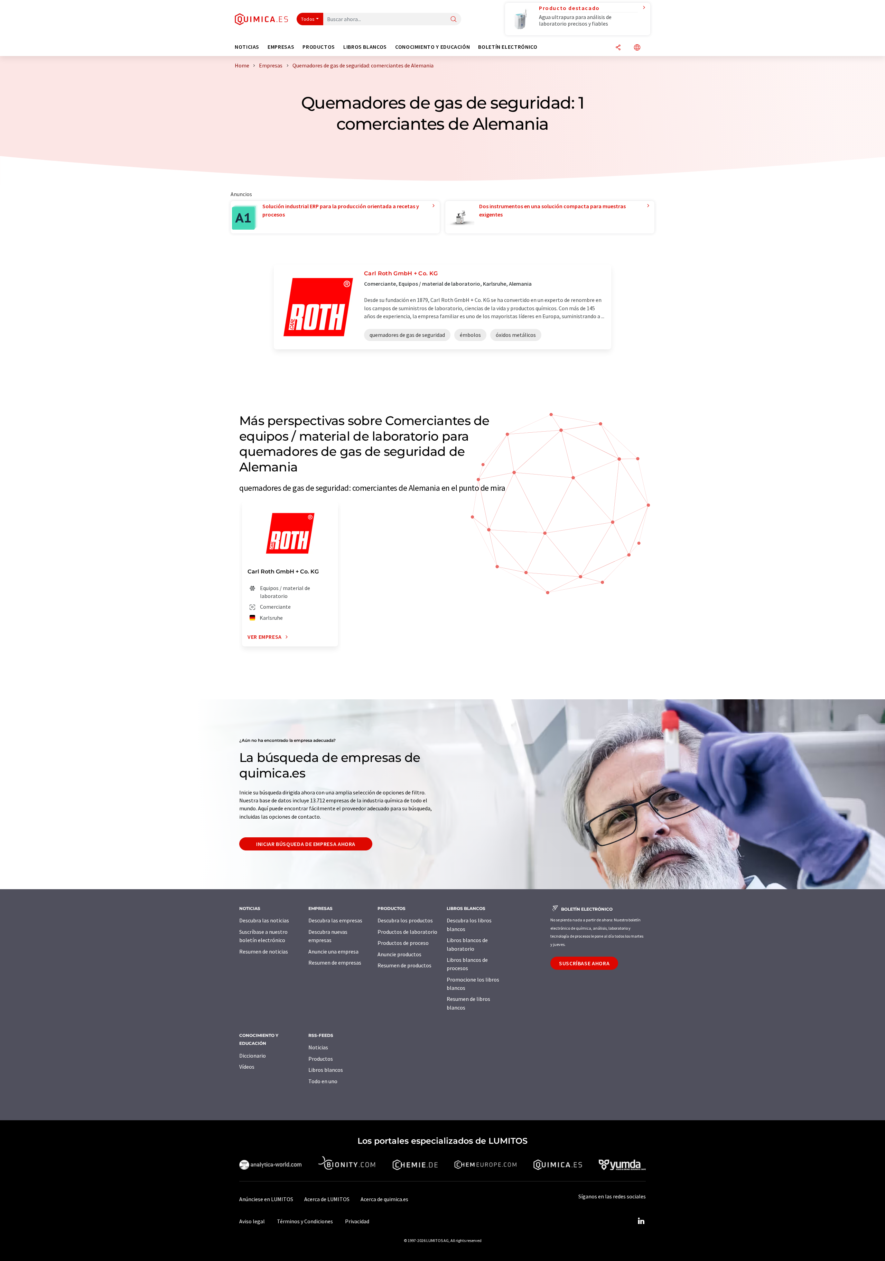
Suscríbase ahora (584, 963)
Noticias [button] (247, 47)
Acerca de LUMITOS (327, 1199)
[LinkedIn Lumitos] (641, 1221)
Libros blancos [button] (365, 47)
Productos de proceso (403, 942)
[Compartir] (618, 48)
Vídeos (246, 1066)
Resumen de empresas (334, 962)
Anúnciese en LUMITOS (266, 1199)
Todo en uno (322, 1081)
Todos (308, 19)
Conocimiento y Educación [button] (432, 47)
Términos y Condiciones (305, 1221)
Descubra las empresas (335, 920)
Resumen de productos (404, 965)
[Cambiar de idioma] (637, 48)
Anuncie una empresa (333, 951)
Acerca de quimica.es (384, 1199)
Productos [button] (318, 47)
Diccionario (252, 1055)
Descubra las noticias (264, 920)
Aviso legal (252, 1221)
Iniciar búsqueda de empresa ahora (305, 843)
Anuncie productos (399, 954)
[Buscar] (453, 20)
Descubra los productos (405, 920)
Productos (320, 1058)
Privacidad (357, 1221)
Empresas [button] (281, 47)
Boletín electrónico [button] (507, 47)
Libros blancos (325, 1069)
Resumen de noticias (263, 951)
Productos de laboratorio (407, 931)
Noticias (318, 1047)
